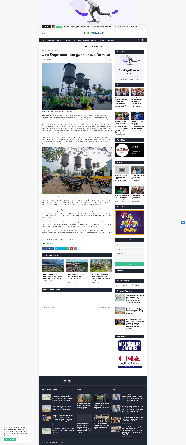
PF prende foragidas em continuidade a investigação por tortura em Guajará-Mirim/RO (101, 406)
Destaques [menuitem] (110, 40)
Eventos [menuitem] (51, 40)
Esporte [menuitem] (86, 40)
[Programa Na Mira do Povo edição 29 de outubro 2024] (122, 190)
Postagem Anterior (49, 307)
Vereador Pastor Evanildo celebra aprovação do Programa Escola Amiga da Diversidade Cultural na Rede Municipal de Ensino (133, 397)
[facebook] (143, 33)
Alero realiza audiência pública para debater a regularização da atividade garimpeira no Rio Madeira (122, 102)
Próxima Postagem (105, 307)
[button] (140, 27)
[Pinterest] (71, 248)
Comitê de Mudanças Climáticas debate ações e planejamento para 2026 (52, 276)
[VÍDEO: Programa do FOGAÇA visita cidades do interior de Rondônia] (137, 170)
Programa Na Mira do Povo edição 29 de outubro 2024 (122, 197)
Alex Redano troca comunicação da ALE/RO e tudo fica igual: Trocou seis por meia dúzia (93, 27)
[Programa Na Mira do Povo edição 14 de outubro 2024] (137, 190)
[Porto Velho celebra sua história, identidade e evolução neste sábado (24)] (77, 265)
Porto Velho (55, 50)
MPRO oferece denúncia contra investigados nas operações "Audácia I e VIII (101, 426)
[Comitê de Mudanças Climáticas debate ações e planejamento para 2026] (53, 265)
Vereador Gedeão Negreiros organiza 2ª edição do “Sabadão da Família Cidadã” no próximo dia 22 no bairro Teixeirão (121, 127)
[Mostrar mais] (79, 248)
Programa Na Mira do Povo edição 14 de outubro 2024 (137, 197)
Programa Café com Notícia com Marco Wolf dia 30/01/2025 (121, 178)
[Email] (75, 248)
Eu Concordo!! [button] (10, 440)
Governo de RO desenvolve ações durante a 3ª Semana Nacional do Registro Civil (63, 430)
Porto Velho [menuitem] (77, 40)
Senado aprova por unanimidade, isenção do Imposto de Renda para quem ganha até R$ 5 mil (137, 125)
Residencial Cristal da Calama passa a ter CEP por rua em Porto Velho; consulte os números (135, 311)
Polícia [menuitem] (101, 40)
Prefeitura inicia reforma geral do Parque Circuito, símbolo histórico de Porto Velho (101, 277)
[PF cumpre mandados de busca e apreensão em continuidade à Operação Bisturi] (84, 398)
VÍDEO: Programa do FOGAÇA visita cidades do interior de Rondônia (137, 178)
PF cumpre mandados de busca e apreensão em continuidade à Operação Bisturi (84, 406)
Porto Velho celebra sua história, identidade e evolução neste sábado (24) (76, 277)
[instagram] (69, 381)
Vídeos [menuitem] (58, 40)
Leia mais (7, 435)
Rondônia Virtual (58, 442)
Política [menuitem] (93, 40)
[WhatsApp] (67, 248)
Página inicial (46, 50)
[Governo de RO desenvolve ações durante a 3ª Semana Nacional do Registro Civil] (46, 431)
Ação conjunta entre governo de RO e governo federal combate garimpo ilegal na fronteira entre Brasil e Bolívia (84, 428)
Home (43, 33)
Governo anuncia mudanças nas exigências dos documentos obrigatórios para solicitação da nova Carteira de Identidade (135, 298)
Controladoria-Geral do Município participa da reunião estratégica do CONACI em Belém (132, 419)
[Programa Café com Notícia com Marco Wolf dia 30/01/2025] (122, 170)
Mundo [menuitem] (67, 40)
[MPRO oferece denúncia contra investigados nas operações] (101, 418)
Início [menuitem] (43, 40)
